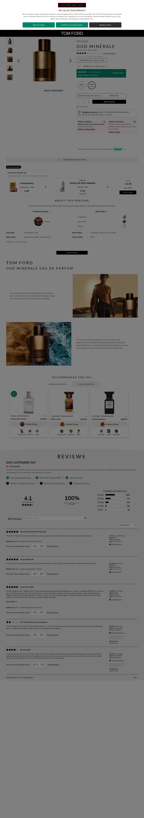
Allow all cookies (39, 25)
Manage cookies (105, 25)
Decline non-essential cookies (72, 25)
